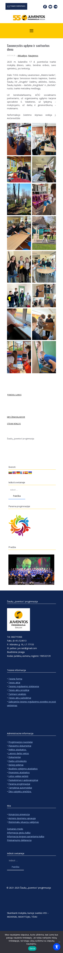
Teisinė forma (15, 678)
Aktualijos (22, 55)
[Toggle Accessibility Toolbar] (57, 947)
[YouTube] (50, 6)
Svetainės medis (15, 828)
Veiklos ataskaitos (17, 749)
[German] (18, 472)
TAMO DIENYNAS (17, 6)
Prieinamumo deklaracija (19, 840)
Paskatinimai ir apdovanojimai (23, 780)
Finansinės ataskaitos (19, 772)
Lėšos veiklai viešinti (18, 776)
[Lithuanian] (10, 472)
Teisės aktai (14, 682)
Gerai (32, 948)
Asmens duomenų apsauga (22, 818)
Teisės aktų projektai (18, 690)
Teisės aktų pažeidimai (19, 697)
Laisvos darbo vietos (18, 753)
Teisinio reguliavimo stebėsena (23, 686)
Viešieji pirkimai (15, 764)
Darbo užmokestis (17, 761)
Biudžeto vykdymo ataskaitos (23, 768)
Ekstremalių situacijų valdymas (23, 822)
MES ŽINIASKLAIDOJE (16, 417)
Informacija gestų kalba (18, 832)
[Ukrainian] (30, 472)
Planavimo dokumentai (19, 745)
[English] (14, 472)
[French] (22, 472)
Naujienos (33, 55)
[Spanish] (26, 472)
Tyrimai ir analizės (17, 694)
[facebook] (45, 6)
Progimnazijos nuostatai (20, 742)
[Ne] (59, 941)
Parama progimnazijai (19, 783)
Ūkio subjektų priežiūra (20, 791)
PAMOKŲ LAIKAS (14, 395)
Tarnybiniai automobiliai (20, 787)
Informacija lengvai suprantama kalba (25, 836)
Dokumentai (14, 757)
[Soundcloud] (55, 6)
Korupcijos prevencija (19, 814)
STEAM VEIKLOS (14, 423)
